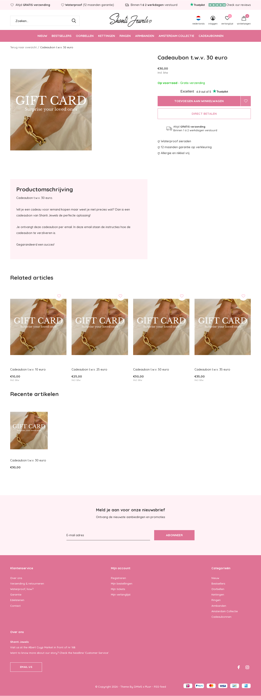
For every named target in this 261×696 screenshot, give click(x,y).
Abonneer (174, 535)
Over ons (16, 578)
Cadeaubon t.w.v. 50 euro (151, 369)
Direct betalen (204, 114)
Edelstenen (17, 600)
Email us (26, 666)
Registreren (118, 578)
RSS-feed (160, 686)
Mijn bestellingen (121, 583)
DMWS (138, 686)
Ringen (125, 36)
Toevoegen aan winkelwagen (199, 101)
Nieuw (42, 36)
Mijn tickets (118, 589)
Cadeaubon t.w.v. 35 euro (212, 369)
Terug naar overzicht (23, 47)
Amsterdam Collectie (176, 36)
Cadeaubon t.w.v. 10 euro (28, 369)
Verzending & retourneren (27, 583)
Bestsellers (61, 36)
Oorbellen (85, 36)
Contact (15, 605)
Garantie (15, 594)
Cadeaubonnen (211, 36)
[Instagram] (247, 667)
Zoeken (74, 21)
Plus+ (148, 686)
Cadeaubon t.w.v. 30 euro (28, 460)
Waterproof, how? (21, 589)
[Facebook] (239, 667)
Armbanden (144, 36)
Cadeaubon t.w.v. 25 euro (89, 369)
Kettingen (106, 36)
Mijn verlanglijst (120, 594)
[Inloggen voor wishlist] (246, 101)
